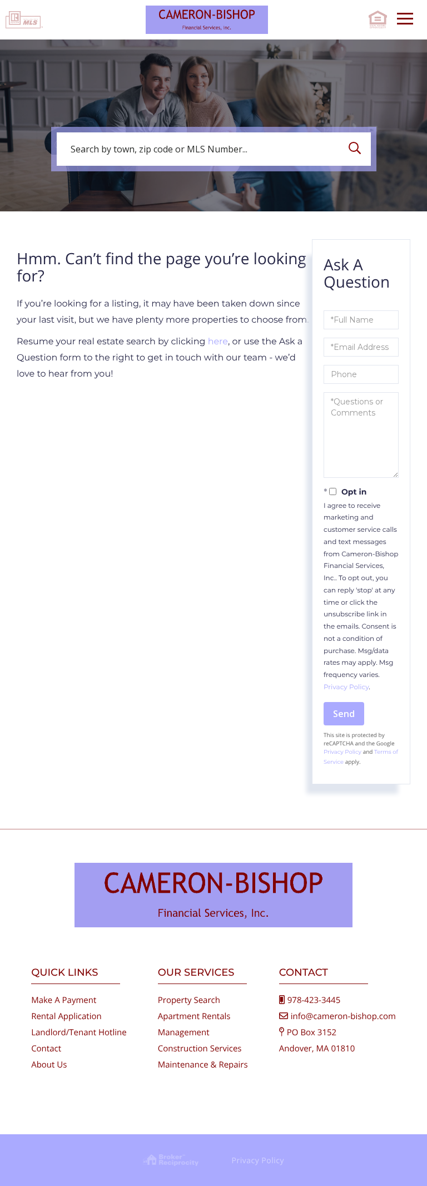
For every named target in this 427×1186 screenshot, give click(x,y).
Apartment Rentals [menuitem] (194, 1016)
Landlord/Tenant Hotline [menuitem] (78, 1032)
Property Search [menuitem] (189, 1000)
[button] (357, 149)
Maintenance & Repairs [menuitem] (203, 1064)
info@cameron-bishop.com (343, 1016)
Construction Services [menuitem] (200, 1048)
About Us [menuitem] (49, 1064)
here (218, 342)
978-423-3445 (313, 1000)
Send (344, 714)
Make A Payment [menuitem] (63, 1000)
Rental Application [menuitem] (66, 1016)
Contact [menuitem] (46, 1048)
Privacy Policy (346, 687)
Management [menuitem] (184, 1032)
